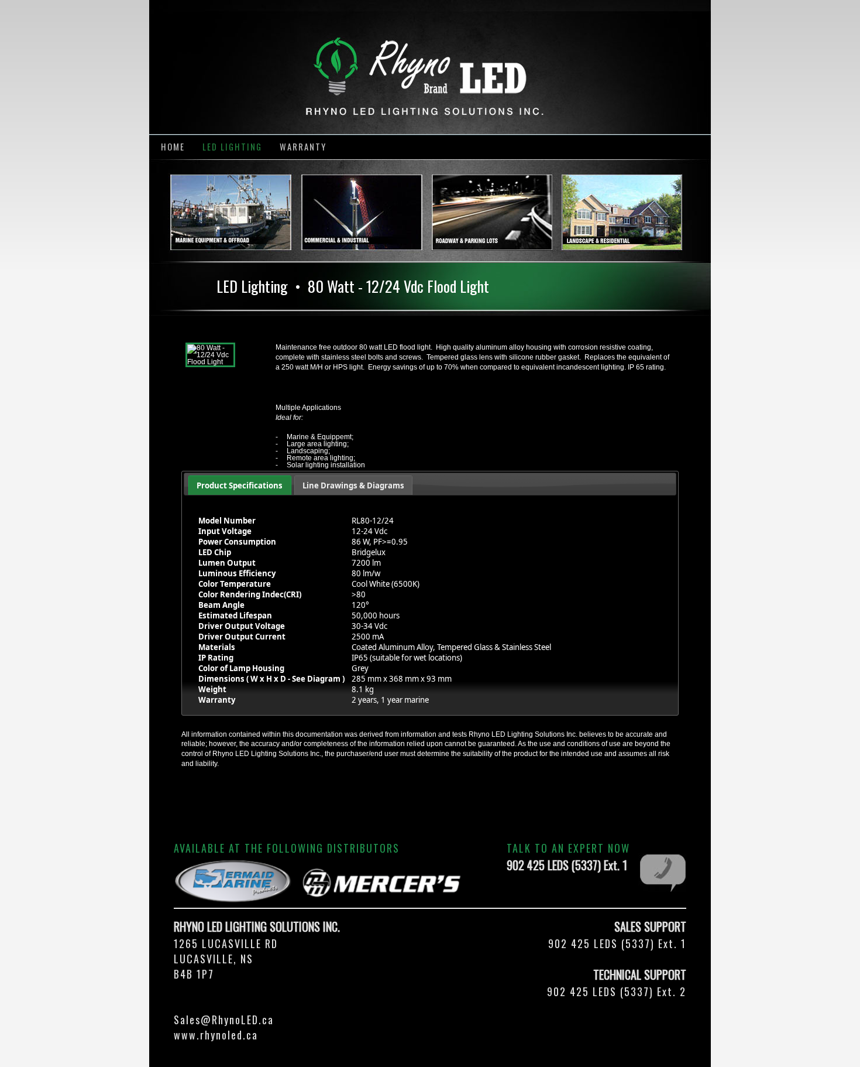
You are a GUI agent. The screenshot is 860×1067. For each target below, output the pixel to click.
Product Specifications (240, 485)
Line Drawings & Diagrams (353, 485)
